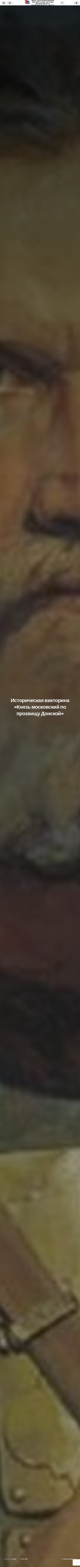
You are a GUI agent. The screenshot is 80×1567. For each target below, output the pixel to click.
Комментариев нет (70, 1559)
